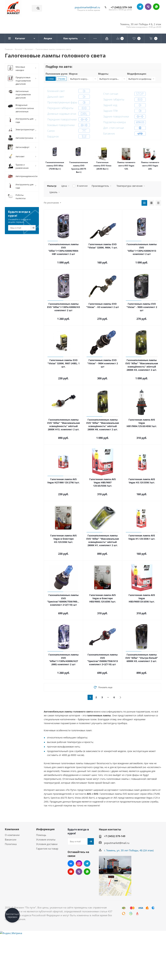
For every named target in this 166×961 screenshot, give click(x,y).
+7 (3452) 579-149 (121, 7)
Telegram (140, 6)
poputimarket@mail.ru (87, 7)
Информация (45, 829)
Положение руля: (57, 73)
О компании (12, 835)
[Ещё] (95, 38)
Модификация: (136, 73)
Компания (12, 829)
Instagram (79, 863)
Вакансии (10, 839)
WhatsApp (156, 6)
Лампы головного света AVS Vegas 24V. (150, 165)
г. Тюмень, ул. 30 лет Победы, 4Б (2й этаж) (129, 850)
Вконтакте (71, 863)
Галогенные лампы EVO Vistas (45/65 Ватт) (102, 165)
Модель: (103, 73)
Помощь (41, 835)
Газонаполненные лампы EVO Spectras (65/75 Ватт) (78, 167)
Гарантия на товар (47, 848)
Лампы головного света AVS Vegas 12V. (126, 165)
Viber (148, 6)
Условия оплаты (45, 839)
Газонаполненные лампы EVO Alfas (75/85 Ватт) (55, 165)
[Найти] (38, 8)
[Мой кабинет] (107, 38)
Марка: (73, 73)
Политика (11, 844)
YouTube (71, 871)
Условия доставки (47, 844)
